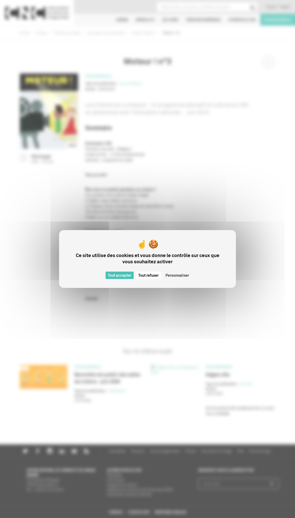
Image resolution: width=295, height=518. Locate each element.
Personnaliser (177, 275)
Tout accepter (119, 275)
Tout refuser (148, 275)
